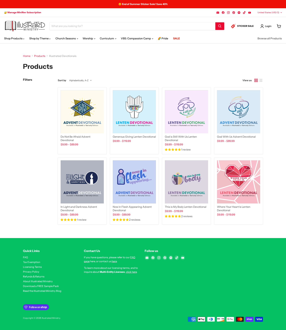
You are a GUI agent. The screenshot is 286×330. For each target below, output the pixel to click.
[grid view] (256, 80)
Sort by (62, 80)
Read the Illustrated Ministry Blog (42, 290)
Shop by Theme (39, 38)
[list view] (260, 80)
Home (26, 55)
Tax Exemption (31, 262)
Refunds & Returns (33, 276)
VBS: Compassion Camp (136, 38)
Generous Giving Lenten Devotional (134, 136)
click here (131, 271)
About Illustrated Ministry (38, 281)
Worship (88, 38)
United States (268, 12)
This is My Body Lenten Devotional (185, 206)
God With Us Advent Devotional (236, 136)
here (114, 261)
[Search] (219, 26)
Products (39, 55)
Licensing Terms (32, 266)
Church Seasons (65, 38)
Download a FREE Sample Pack (41, 286)
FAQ (25, 257)
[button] (173, 149)
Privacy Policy (31, 271)
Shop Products (13, 38)
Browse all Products (270, 38)
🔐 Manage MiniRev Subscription (22, 12)
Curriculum (107, 38)
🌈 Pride (163, 38)
